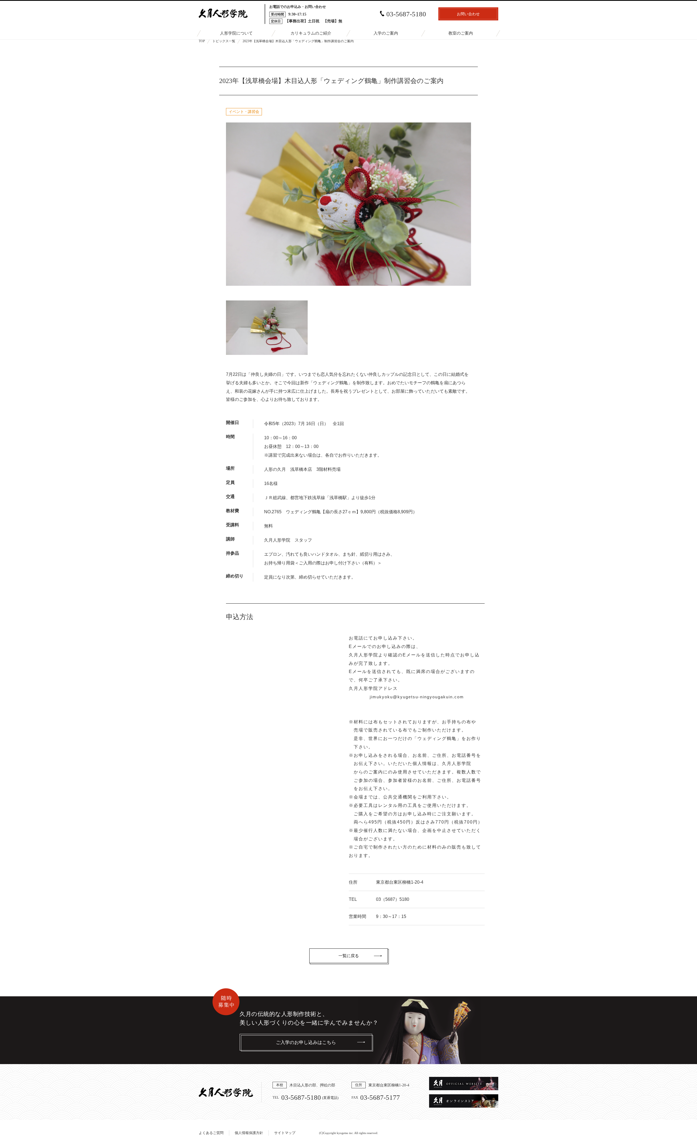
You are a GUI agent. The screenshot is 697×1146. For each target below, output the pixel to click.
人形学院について (236, 33)
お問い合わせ (468, 14)
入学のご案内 (386, 33)
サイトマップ (284, 1133)
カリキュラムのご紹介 (311, 33)
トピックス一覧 (223, 41)
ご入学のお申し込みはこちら (306, 1042)
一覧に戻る (348, 956)
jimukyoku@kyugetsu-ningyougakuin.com (417, 697)
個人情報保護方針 (249, 1133)
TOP (202, 41)
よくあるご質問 (211, 1133)
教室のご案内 (460, 33)
